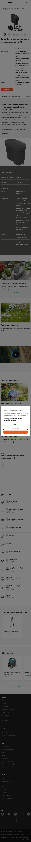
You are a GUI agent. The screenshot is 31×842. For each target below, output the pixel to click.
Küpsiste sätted (15, 424)
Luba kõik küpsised (15, 432)
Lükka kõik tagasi (15, 428)
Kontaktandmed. (12, 420)
